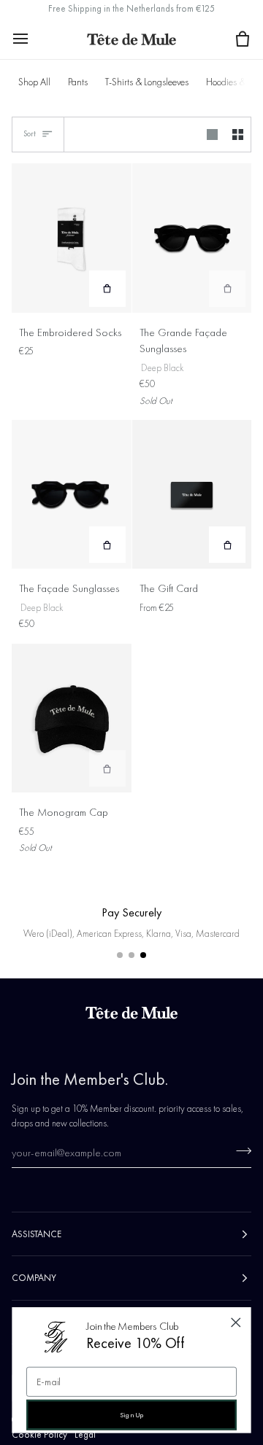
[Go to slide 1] (120, 955)
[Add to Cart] (227, 288)
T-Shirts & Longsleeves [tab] (146, 82)
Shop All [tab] (34, 82)
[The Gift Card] (192, 494)
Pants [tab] (78, 82)
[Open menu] (34, 38)
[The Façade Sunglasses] (72, 494)
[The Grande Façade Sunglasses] (192, 237)
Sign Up (132, 1414)
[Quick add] (107, 288)
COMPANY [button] (34, 1277)
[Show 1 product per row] (212, 134)
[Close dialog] (235, 1322)
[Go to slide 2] (131, 955)
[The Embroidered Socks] (72, 237)
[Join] (239, 1150)
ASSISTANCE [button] (36, 1234)
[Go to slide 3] (143, 955)
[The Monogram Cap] (72, 718)
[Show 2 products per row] (238, 134)
